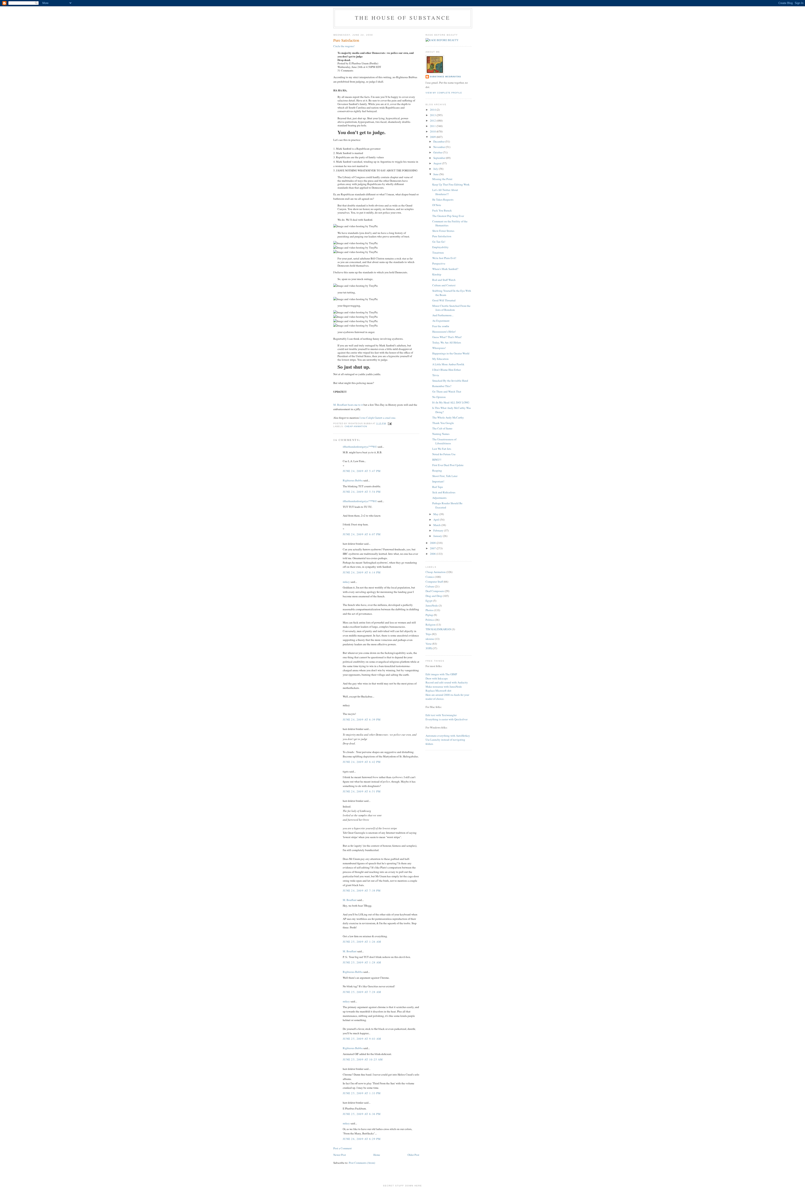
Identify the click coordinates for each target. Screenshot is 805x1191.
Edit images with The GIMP (441, 674)
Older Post (413, 1155)
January (438, 536)
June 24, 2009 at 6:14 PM (362, 572)
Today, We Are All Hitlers (446, 342)
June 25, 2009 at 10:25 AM (363, 1059)
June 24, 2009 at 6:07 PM (362, 534)
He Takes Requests (442, 199)
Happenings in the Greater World (450, 353)
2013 (433, 115)
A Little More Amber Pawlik (448, 364)
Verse (429, 643)
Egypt (429, 601)
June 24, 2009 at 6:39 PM (362, 719)
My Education (440, 359)
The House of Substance (402, 17)
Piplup (429, 615)
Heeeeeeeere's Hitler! (444, 331)
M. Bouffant (350, 900)
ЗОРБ (429, 648)
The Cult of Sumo (442, 428)
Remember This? (441, 386)
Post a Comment (342, 1148)
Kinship (436, 274)
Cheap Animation (356, 426)
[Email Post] (389, 423)
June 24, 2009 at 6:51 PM (362, 791)
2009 (433, 137)
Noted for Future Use (444, 454)
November (439, 147)
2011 (433, 126)
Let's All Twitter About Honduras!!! (445, 192)
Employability (440, 247)
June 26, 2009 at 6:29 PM (362, 1139)
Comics (430, 577)
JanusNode (432, 605)
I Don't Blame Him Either (446, 370)
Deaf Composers (435, 591)
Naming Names (440, 434)
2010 (433, 131)
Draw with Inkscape (437, 678)
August (437, 163)
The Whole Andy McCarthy (448, 417)
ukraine (430, 639)
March (437, 525)
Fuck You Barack (442, 210)
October (438, 152)
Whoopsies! (439, 348)
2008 (433, 543)
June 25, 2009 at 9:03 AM (362, 1039)
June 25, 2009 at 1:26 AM (362, 941)
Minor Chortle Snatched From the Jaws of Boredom (451, 308)
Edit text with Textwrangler (441, 715)
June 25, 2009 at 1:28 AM (362, 962)
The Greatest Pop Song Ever (448, 216)
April (436, 519)
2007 (433, 548)
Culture (430, 586)
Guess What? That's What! (447, 337)
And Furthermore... (442, 315)
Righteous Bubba (353, 480)
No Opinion (439, 397)
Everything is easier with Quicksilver (446, 719)
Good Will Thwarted (444, 300)
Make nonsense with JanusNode (444, 686)
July (436, 169)
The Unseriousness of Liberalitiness (444, 441)
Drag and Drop (434, 596)
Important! (438, 481)
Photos (429, 610)
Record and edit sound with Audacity (447, 682)
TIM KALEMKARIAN (438, 629)
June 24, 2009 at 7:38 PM (362, 890)
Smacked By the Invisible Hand (450, 380)
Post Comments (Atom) (362, 1163)
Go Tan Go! (438, 242)
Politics (430, 620)
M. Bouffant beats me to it (348, 405)
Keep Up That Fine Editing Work (451, 184)
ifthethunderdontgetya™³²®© (360, 446)
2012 (433, 120)
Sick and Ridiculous (443, 492)
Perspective (438, 263)
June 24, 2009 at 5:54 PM (362, 492)
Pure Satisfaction (441, 236)
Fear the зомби (440, 326)
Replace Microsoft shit (438, 690)
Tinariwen (438, 252)
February (438, 530)
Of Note (436, 205)
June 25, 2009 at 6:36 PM (362, 1114)
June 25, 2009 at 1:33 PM (362, 1093)
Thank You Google (443, 423)
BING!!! (436, 459)
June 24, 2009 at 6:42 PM (362, 762)
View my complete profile (444, 93)
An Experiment (440, 321)
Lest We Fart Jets (441, 449)
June (436, 174)
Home (376, 1155)
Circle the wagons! (343, 46)
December (439, 141)
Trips (428, 634)
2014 (433, 109)
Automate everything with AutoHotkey (448, 735)
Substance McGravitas (445, 76)
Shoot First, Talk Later (444, 476)
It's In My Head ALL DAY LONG (450, 402)
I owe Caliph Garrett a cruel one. (378, 418)
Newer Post (339, 1155)
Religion (431, 624)
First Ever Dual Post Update (448, 465)
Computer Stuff (434, 581)
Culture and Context (444, 285)
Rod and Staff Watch (444, 280)
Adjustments (439, 498)
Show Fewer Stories (443, 231)
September (439, 158)
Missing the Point (442, 179)
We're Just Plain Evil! (444, 258)
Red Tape (437, 487)
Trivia (435, 375)
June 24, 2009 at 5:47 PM (362, 471)
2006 (433, 554)
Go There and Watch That (446, 391)
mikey (346, 582)
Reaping (437, 470)
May (436, 514)
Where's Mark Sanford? (445, 269)
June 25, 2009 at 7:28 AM (362, 992)
